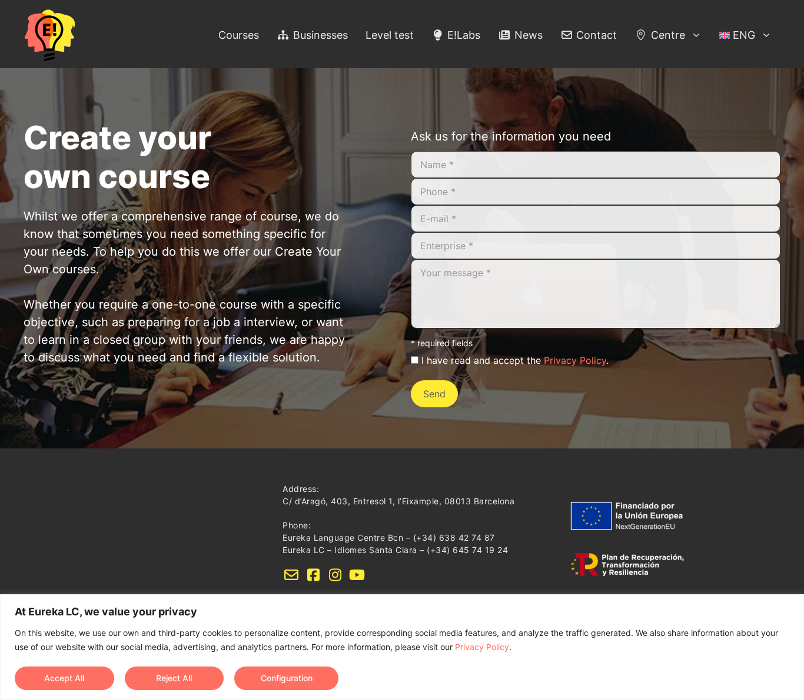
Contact (595, 35)
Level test (390, 35)
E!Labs (462, 35)
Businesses (319, 35)
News (527, 35)
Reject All (174, 678)
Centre (666, 35)
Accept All (64, 678)
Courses (238, 35)
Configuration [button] (287, 678)
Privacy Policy (482, 647)
